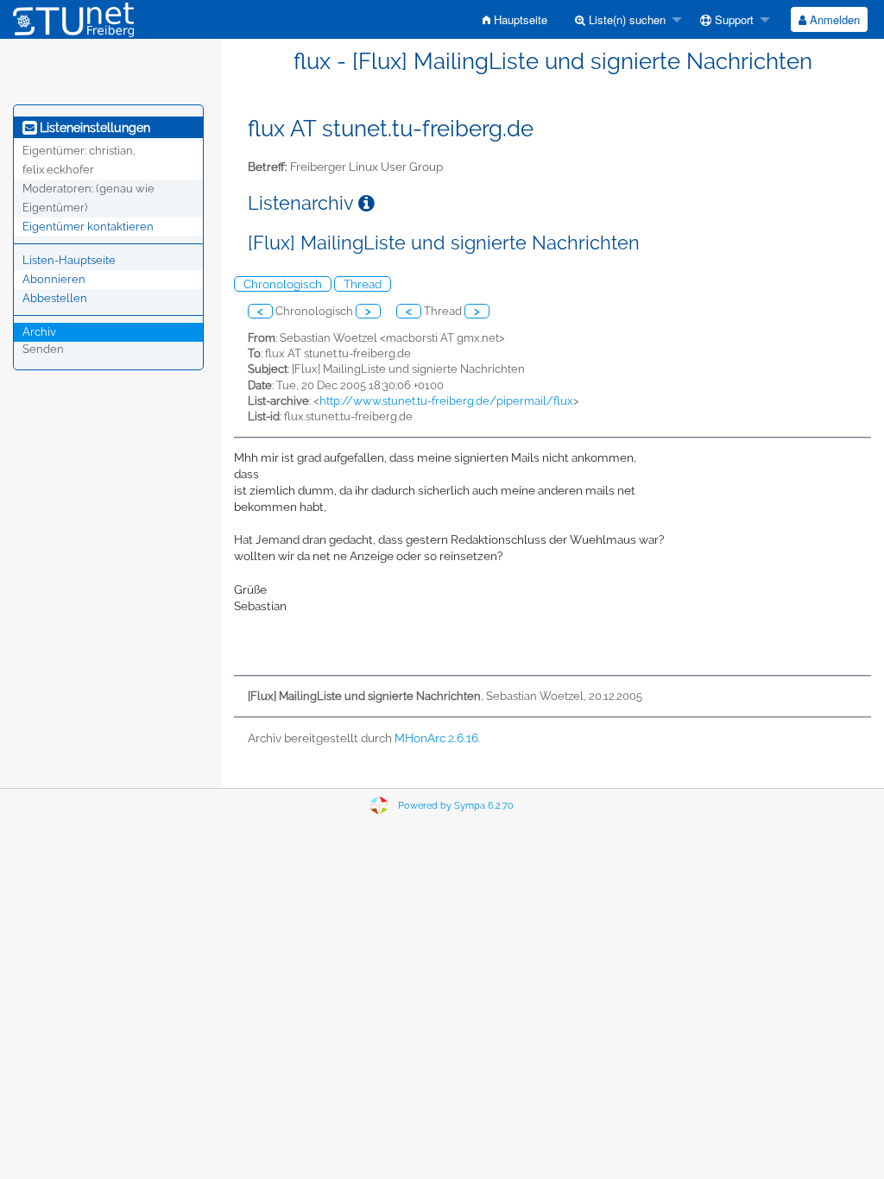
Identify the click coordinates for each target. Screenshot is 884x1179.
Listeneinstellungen (93, 128)
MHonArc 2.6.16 (436, 738)
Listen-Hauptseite (69, 260)
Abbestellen (54, 298)
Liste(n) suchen (625, 19)
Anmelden (833, 19)
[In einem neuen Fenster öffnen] (366, 203)
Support (732, 19)
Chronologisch (282, 284)
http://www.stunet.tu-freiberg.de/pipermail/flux (446, 400)
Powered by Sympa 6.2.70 (456, 805)
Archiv (39, 331)
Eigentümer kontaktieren (88, 226)
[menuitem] (515, 19)
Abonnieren (53, 279)
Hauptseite (518, 19)
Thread (363, 284)
